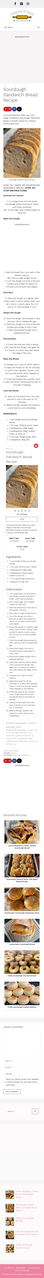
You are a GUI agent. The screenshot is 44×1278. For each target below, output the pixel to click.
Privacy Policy (34, 1268)
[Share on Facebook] (14, 109)
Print (22, 519)
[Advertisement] (22, 60)
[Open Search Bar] (38, 27)
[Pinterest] (21, 4)
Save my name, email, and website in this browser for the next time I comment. (22, 1082)
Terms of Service (22, 1270)
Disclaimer (21, 1268)
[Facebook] (15, 4)
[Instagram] (28, 4)
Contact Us (9, 1268)
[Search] (35, 1111)
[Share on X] (19, 109)
